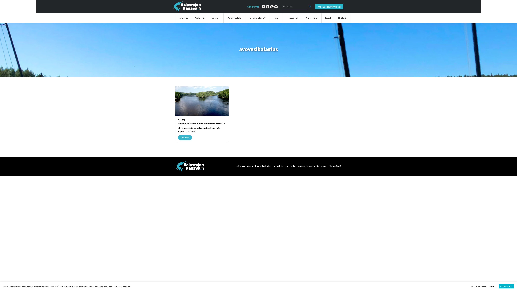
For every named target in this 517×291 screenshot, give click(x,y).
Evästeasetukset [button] (478, 286)
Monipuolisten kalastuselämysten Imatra (201, 123)
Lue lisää (185, 137)
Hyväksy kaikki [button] (506, 286)
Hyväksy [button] (493, 286)
